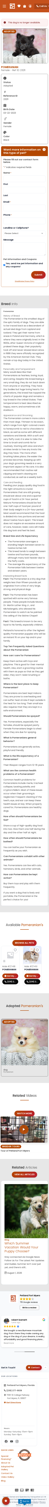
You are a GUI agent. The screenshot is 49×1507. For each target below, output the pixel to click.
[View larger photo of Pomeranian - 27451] (31, 949)
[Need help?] (6, 1501)
